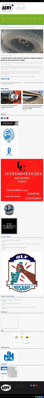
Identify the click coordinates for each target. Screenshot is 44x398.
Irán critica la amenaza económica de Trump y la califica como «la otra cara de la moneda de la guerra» (11, 107)
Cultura (35, 18)
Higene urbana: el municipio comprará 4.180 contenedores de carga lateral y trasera (32, 107)
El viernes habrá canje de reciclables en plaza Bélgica (33, 82)
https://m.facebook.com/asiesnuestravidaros (2, 118)
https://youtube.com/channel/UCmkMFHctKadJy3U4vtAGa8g (7, 118)
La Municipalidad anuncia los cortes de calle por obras (11, 240)
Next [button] (42, 101)
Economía (24, 18)
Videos (40, 18)
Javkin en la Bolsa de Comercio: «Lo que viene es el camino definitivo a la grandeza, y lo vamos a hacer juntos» (21, 243)
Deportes (30, 18)
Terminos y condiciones (19, 384)
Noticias (3, 18)
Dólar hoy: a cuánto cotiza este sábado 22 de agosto (11, 303)
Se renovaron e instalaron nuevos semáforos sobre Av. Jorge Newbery (14, 247)
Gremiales (18, 18)
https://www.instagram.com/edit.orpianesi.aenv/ (5, 118)
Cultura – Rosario (6, 236)
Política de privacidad (19, 386)
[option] (11, 100)
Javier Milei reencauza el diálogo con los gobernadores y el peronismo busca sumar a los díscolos (19, 307)
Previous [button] (1, 101)
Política (8, 18)
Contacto (3, 20)
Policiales (13, 18)
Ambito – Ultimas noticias (8, 296)
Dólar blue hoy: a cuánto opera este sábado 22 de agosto (12, 299)
